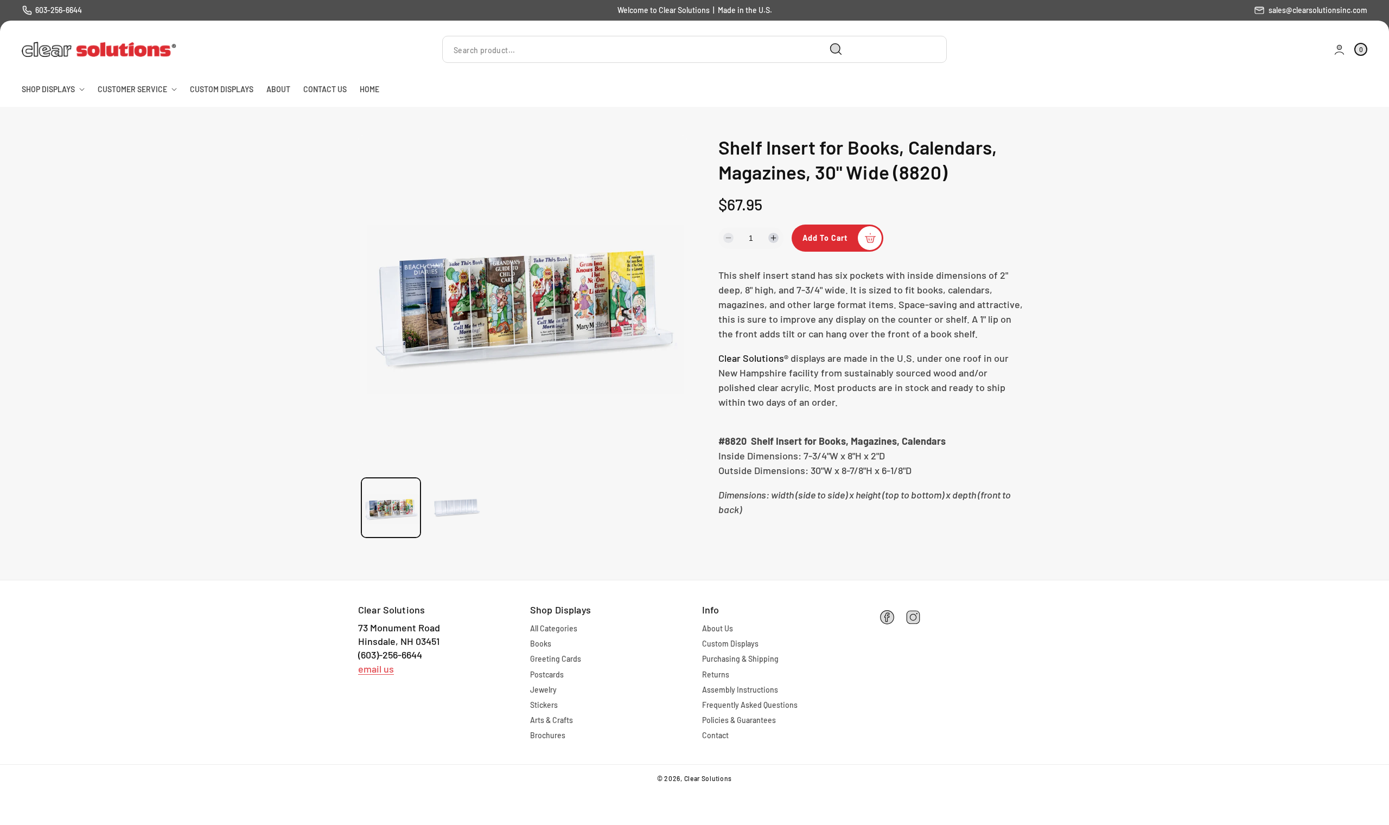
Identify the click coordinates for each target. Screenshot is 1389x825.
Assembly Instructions (740, 689)
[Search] (836, 49)
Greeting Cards (555, 658)
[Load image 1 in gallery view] (391, 507)
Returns (715, 674)
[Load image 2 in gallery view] (457, 508)
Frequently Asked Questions (750, 704)
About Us (717, 628)
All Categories (553, 628)
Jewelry (543, 689)
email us (376, 669)
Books (540, 643)
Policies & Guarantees (739, 720)
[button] (1360, 49)
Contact (715, 735)
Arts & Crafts (551, 720)
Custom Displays (730, 643)
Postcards (547, 674)
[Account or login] (1339, 49)
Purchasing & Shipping (740, 658)
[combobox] (646, 49)
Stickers (544, 704)
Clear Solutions (708, 778)
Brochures (547, 735)
